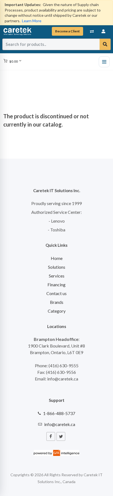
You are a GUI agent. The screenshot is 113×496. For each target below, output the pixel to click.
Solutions (56, 267)
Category (57, 310)
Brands (56, 302)
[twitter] (60, 436)
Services (56, 275)
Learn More (31, 20)
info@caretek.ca (59, 424)
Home (57, 258)
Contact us (56, 293)
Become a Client (67, 31)
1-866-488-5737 (59, 413)
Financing (56, 284)
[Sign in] (104, 31)
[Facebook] (50, 436)
